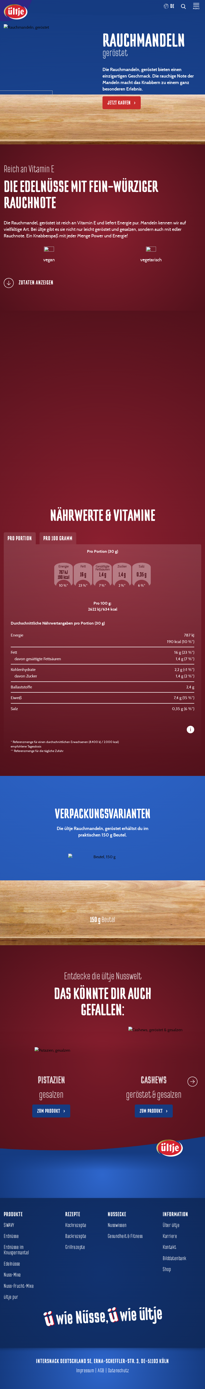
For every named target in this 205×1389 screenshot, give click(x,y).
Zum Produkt (48, 1111)
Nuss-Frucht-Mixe (19, 1286)
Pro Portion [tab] (20, 538)
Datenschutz (118, 1370)
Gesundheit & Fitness (125, 1236)
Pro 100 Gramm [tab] (57, 538)
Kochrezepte (75, 1225)
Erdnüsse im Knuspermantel (16, 1250)
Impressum (85, 1370)
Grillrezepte (75, 1247)
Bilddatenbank (174, 1258)
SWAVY (9, 1225)
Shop (167, 1269)
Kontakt (169, 1247)
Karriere (170, 1236)
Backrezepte (75, 1236)
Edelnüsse (12, 1263)
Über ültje (171, 1225)
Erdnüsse (11, 1236)
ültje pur (11, 1297)
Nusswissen (117, 1225)
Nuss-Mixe (12, 1274)
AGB (101, 1370)
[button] (193, 1081)
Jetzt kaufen (119, 102)
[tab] (101, 283)
